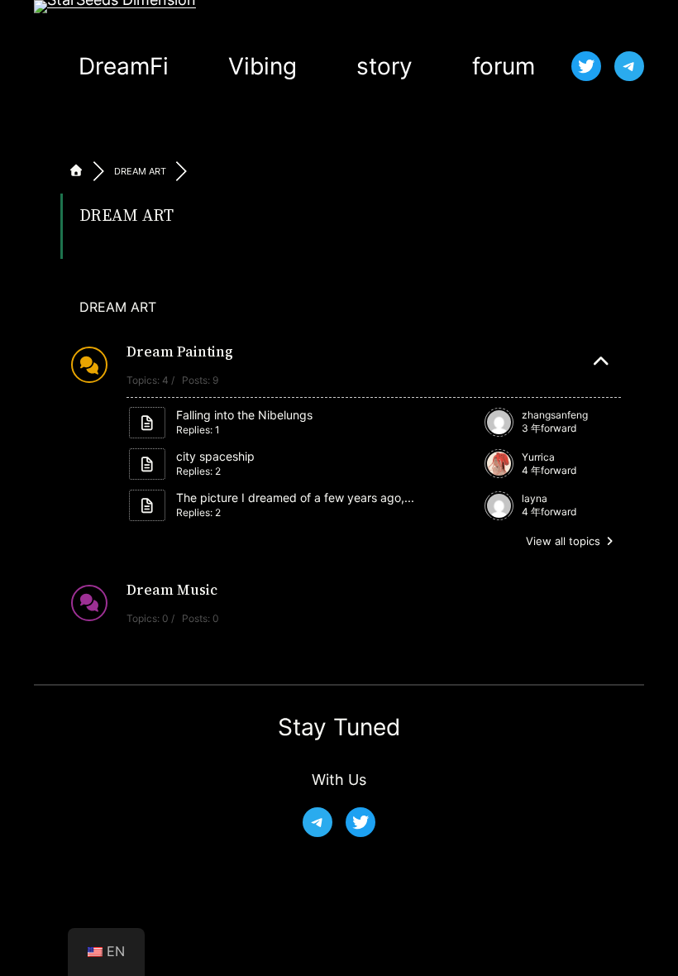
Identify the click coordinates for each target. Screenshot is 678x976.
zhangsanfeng (555, 415)
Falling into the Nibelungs (244, 415)
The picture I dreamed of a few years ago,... (295, 497)
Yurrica (538, 457)
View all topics (565, 541)
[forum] (76, 171)
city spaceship (215, 456)
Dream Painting (180, 351)
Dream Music (172, 590)
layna (534, 498)
